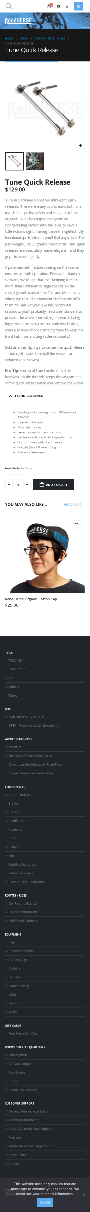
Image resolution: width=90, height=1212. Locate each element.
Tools (12, 1012)
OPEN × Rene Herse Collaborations (33, 725)
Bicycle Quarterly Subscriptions (30, 1129)
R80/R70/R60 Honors (23, 921)
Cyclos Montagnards (23, 912)
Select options (76, 524)
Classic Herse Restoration (27, 882)
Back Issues (17, 1072)
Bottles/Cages (18, 960)
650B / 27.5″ (17, 669)
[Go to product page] (45, 554)
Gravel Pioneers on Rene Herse (30, 773)
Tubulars (14, 687)
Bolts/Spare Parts (21, 951)
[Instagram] (67, 6)
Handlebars (16, 821)
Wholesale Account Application (30, 1146)
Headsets (15, 829)
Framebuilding (18, 986)
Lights (12, 994)
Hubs (12, 838)
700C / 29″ (15, 660)
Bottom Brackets (20, 795)
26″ (10, 678)
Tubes (13, 695)
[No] (83, 1194)
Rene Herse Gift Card (23, 1033)
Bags (12, 942)
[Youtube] (58, 6)
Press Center (17, 1155)
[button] (9, 6)
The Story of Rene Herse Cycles (30, 756)
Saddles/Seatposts (22, 864)
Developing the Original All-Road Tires (35, 764)
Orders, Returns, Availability (28, 1111)
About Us (15, 747)
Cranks (13, 812)
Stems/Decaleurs (20, 873)
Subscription (17, 1055)
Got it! (45, 1202)
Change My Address (22, 1090)
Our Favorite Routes (22, 903)
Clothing (14, 968)
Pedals (13, 847)
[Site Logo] (18, 20)
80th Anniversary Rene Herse (28, 717)
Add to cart (57, 484)
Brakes (13, 803)
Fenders (14, 977)
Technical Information (23, 1120)
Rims (12, 856)
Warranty (15, 1137)
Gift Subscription (20, 1064)
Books (13, 1081)
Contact (14, 1164)
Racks (12, 1003)
